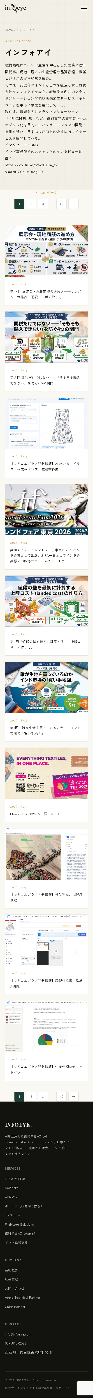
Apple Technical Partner (22, 1297)
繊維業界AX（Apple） (21, 1233)
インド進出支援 (16, 1242)
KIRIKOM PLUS (20, 118)
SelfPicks (11, 1187)
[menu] (84, 8)
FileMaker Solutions (19, 1224)
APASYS (11, 1197)
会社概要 (11, 1270)
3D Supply (12, 1215)
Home (9, 29)
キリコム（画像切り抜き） (24, 1206)
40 (61, 203)
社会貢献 (11, 1279)
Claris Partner (15, 1306)
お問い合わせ (14, 1288)
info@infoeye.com (18, 1334)
